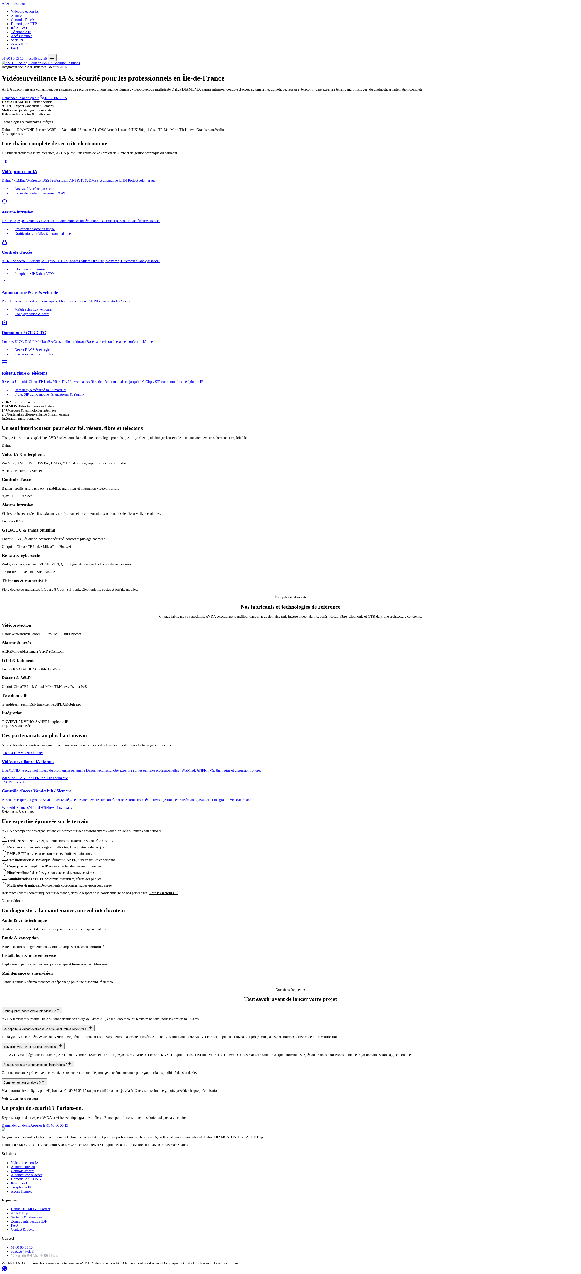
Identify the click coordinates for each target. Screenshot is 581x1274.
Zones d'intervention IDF (29, 1221)
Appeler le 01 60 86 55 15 (49, 1125)
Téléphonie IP (21, 32)
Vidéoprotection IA (25, 11)
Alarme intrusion (23, 1167)
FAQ (14, 48)
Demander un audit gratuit (20, 98)
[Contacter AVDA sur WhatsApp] (5, 1270)
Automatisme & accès (26, 1175)
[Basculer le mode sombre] (26, 59)
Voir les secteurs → (163, 893)
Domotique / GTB (24, 24)
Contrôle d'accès (22, 20)
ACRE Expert (21, 1213)
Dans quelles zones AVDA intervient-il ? (30, 1011)
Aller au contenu (14, 4)
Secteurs (17, 40)
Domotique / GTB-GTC (28, 1179)
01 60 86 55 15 (13, 58)
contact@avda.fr (22, 1251)
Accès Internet (21, 36)
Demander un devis (16, 1125)
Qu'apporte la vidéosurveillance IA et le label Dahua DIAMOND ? (46, 1029)
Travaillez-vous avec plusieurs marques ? (31, 1047)
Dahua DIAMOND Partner (30, 1209)
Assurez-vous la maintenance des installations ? (35, 1064)
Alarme (16, 15)
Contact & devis (22, 1229)
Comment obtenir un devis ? (22, 1082)
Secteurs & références (26, 1217)
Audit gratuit (38, 58)
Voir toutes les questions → (22, 1098)
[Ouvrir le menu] (52, 57)
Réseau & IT (20, 28)
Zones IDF (19, 44)
